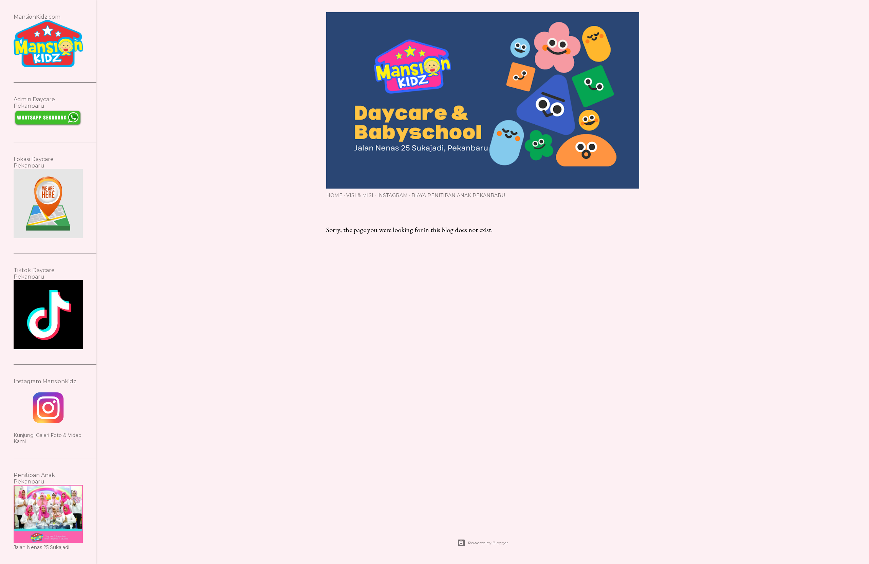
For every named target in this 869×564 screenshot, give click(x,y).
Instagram (392, 195)
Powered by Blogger (488, 542)
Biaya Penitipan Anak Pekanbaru (458, 195)
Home (334, 195)
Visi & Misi (359, 195)
